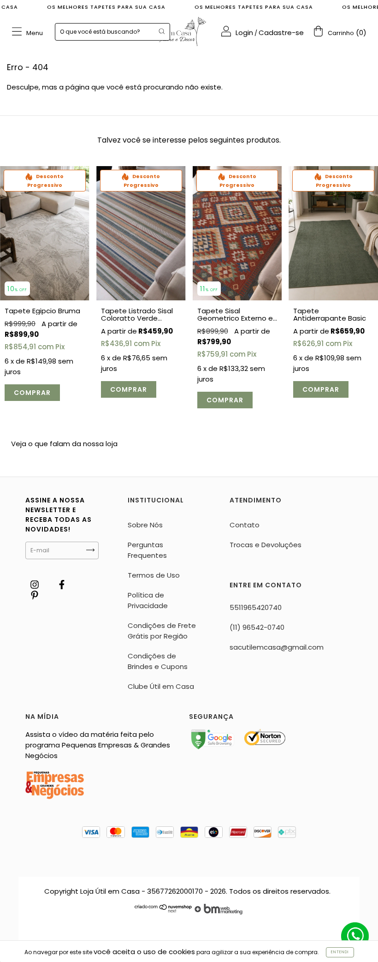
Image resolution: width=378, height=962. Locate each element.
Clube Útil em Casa (161, 686)
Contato (245, 525)
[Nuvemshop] (163, 912)
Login (244, 32)
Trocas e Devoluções (265, 545)
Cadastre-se (281, 32)
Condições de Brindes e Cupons (158, 661)
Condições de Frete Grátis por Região (162, 631)
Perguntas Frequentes (147, 550)
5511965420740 (256, 607)
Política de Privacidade (148, 600)
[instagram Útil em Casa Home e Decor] (35, 585)
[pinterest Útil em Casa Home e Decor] (34, 595)
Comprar (32, 392)
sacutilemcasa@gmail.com (277, 647)
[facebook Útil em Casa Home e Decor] (62, 585)
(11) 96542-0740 (257, 627)
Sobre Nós (145, 525)
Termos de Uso (154, 575)
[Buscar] (161, 31)
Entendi (340, 952)
